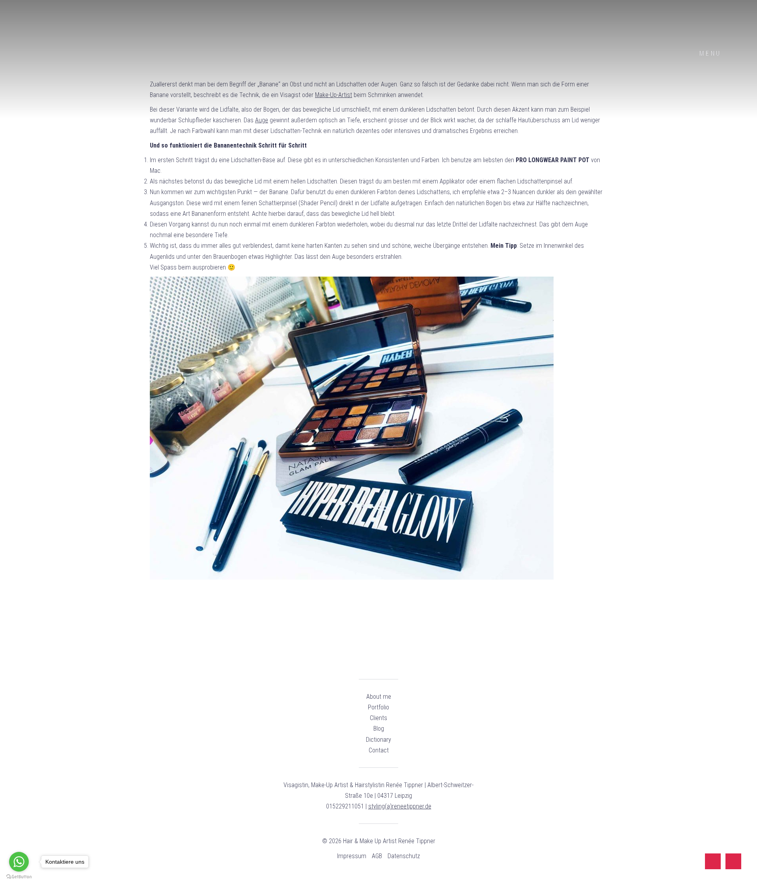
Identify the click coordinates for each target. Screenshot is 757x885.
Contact (379, 750)
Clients (378, 718)
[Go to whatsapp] (19, 862)
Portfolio (378, 707)
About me (378, 696)
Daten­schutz (404, 856)
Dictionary (378, 739)
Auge (261, 120)
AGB (377, 856)
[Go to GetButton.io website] (19, 876)
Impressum (351, 856)
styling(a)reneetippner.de (399, 806)
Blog (378, 728)
